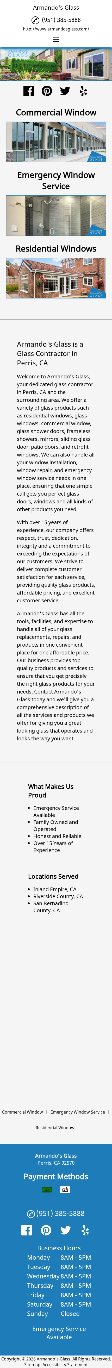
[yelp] (83, 92)
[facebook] (29, 92)
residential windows (48, 415)
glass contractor (73, 384)
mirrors (49, 438)
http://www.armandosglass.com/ (56, 29)
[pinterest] (47, 92)
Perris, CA (34, 392)
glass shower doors (40, 431)
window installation (52, 462)
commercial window (65, 423)
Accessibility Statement (65, 1364)
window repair (34, 470)
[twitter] (65, 92)
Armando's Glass (68, 376)
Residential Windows (56, 1127)
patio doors (45, 446)
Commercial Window (22, 1112)
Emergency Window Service (78, 1112)
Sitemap (32, 1364)
